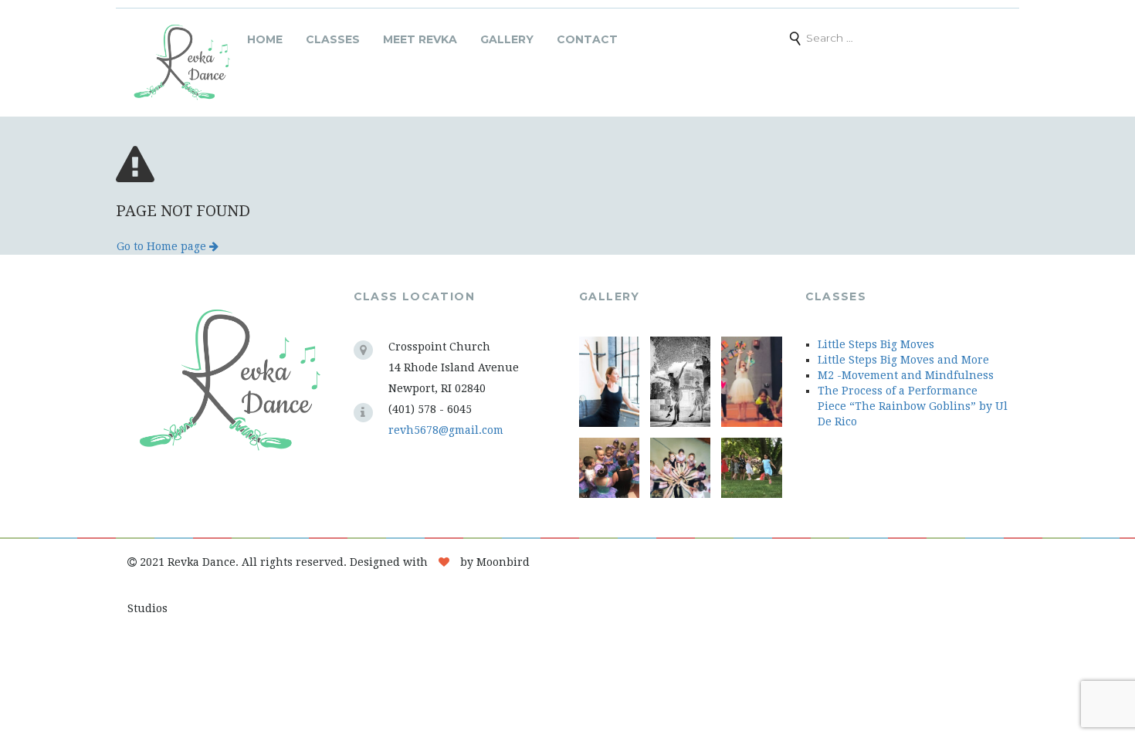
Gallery (507, 39)
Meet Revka (420, 39)
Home (265, 39)
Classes (333, 39)
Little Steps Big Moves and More (903, 360)
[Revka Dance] (181, 62)
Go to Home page (163, 246)
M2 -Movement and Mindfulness (906, 375)
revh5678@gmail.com (445, 430)
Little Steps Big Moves (876, 344)
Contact (587, 39)
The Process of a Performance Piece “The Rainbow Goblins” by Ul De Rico (913, 406)
